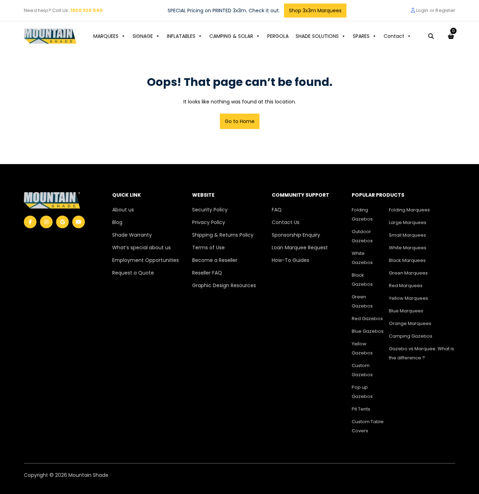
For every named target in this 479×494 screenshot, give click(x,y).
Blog (117, 222)
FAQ (277, 209)
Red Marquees (406, 285)
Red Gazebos (367, 318)
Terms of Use (208, 247)
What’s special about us (141, 247)
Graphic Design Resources (224, 285)
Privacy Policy (208, 222)
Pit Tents (361, 409)
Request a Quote (133, 272)
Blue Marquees (406, 310)
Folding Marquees (409, 210)
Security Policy (210, 209)
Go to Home (240, 121)
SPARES (361, 36)
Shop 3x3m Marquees (315, 10)
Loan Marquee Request (300, 247)
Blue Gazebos (368, 331)
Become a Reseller (214, 260)
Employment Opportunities (145, 260)
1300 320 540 (86, 10)
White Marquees (407, 247)
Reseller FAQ (207, 272)
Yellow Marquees (408, 298)
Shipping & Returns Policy (223, 234)
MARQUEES (106, 36)
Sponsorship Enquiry (296, 234)
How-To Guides (290, 260)
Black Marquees (407, 260)
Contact (394, 36)
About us (123, 209)
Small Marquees (407, 235)
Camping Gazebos (410, 336)
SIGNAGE (143, 36)
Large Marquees (407, 222)
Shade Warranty (132, 234)
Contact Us (285, 222)
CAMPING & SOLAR (231, 36)
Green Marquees (408, 273)
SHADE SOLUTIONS (317, 36)
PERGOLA (278, 36)
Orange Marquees (410, 323)
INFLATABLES (181, 36)
